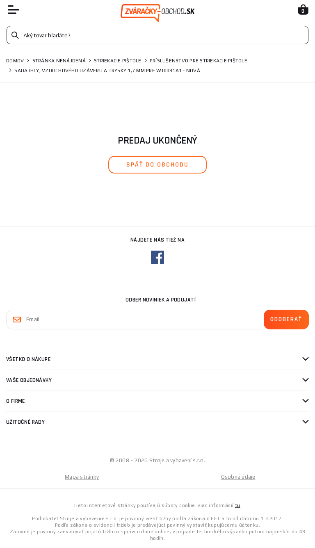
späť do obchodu (157, 164)
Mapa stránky (82, 477)
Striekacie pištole (118, 61)
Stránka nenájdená (59, 61)
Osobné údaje (238, 477)
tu (237, 505)
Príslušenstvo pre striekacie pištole (198, 61)
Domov (15, 61)
